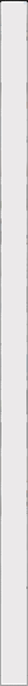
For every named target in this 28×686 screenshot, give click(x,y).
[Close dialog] (25, 3)
